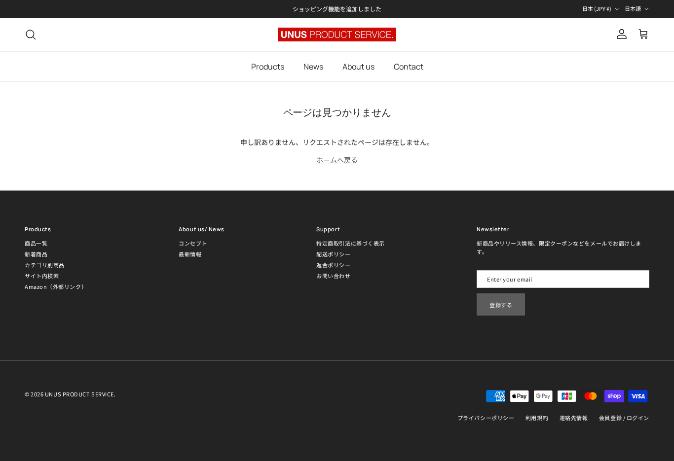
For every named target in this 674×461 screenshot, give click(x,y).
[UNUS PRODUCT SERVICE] (337, 34)
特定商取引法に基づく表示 (350, 243)
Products (267, 66)
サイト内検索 (42, 276)
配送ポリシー (333, 254)
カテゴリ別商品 (45, 265)
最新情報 (190, 254)
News (313, 66)
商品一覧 (36, 243)
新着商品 (36, 254)
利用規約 (536, 418)
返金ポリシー (333, 265)
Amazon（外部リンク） (56, 286)
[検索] (31, 34)
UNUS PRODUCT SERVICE (79, 394)
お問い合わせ (333, 276)
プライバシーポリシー (486, 418)
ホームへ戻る (337, 160)
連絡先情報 (574, 418)
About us (358, 66)
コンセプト (193, 243)
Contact (408, 66)
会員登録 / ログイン (624, 418)
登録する (500, 305)
